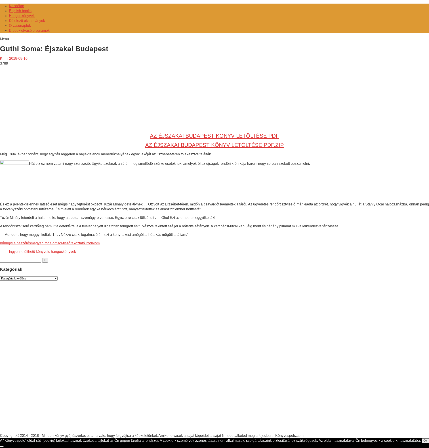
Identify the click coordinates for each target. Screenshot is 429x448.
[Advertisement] (37, 97)
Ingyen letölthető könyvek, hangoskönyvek (42, 252)
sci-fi (61, 243)
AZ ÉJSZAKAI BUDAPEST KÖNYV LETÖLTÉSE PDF (214, 136)
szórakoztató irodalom (82, 243)
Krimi (4, 58)
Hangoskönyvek (22, 16)
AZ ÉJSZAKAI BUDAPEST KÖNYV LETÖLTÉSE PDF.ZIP (214, 145)
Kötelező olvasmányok (27, 21)
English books (20, 11)
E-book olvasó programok (29, 30)
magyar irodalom (44, 243)
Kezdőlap (16, 6)
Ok (425, 440)
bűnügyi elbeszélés (15, 243)
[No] (2, 446)
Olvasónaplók (20, 25)
